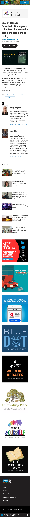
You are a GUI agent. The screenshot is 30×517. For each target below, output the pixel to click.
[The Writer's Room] (15, 459)
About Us (5, 490)
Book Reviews (10, 97)
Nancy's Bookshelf (15, 13)
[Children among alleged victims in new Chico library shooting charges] (7, 184)
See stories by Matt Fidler (17, 156)
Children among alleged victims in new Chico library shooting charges (19, 183)
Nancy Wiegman (7, 39)
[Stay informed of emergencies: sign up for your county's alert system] (15, 308)
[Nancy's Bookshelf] (6, 14)
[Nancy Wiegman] (5, 110)
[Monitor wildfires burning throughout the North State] (15, 369)
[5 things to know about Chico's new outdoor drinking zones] (7, 206)
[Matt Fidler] (5, 133)
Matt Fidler (15, 39)
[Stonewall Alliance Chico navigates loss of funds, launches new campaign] (7, 172)
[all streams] (28, 515)
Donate (25, 2)
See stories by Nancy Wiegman (19, 124)
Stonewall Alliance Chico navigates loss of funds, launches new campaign (18, 171)
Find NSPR (5, 500)
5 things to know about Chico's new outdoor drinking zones (20, 206)
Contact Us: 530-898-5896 (9, 497)
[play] (2, 515)
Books (21, 94)
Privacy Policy (6, 494)
